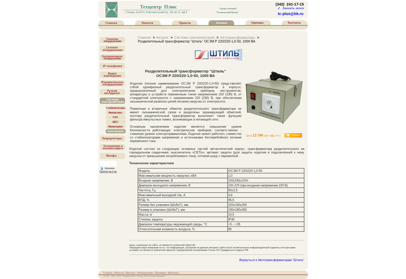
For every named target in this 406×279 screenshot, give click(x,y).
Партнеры (161, 272)
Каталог (162, 37)
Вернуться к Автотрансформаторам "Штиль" (271, 260)
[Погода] (107, 168)
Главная (144, 37)
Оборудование (145, 272)
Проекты (131, 272)
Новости (119, 272)
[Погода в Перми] (108, 165)
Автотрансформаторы (237, 37)
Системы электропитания (194, 37)
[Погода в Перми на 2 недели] (111, 171)
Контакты (173, 272)
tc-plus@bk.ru (290, 14)
